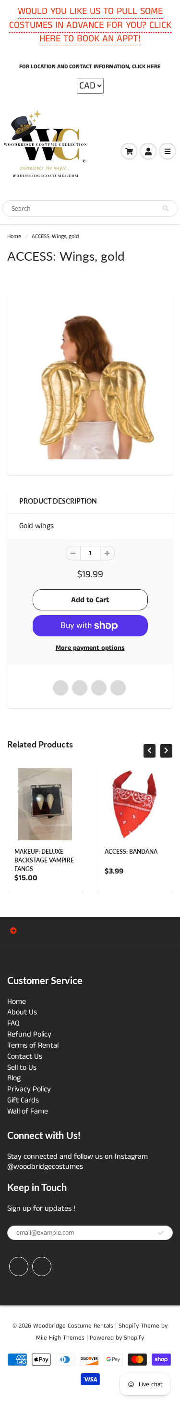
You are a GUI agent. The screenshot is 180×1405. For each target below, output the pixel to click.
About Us (22, 1012)
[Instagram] (41, 1266)
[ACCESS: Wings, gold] (90, 382)
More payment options (90, 648)
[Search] (165, 208)
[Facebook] (18, 1266)
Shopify (129, 1325)
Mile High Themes (60, 1337)
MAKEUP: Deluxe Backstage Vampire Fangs (44, 860)
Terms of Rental (33, 1045)
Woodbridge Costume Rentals (73, 1325)
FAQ (13, 1023)
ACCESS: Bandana (131, 851)
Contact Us (24, 1056)
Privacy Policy (29, 1089)
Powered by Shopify (117, 1337)
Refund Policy (29, 1034)
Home (14, 236)
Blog (14, 1078)
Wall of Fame (27, 1111)
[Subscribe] (160, 1233)
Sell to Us (21, 1067)
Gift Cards (23, 1100)
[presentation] (150, 751)
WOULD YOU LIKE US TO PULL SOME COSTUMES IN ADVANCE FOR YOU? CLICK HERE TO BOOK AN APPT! (90, 25)
